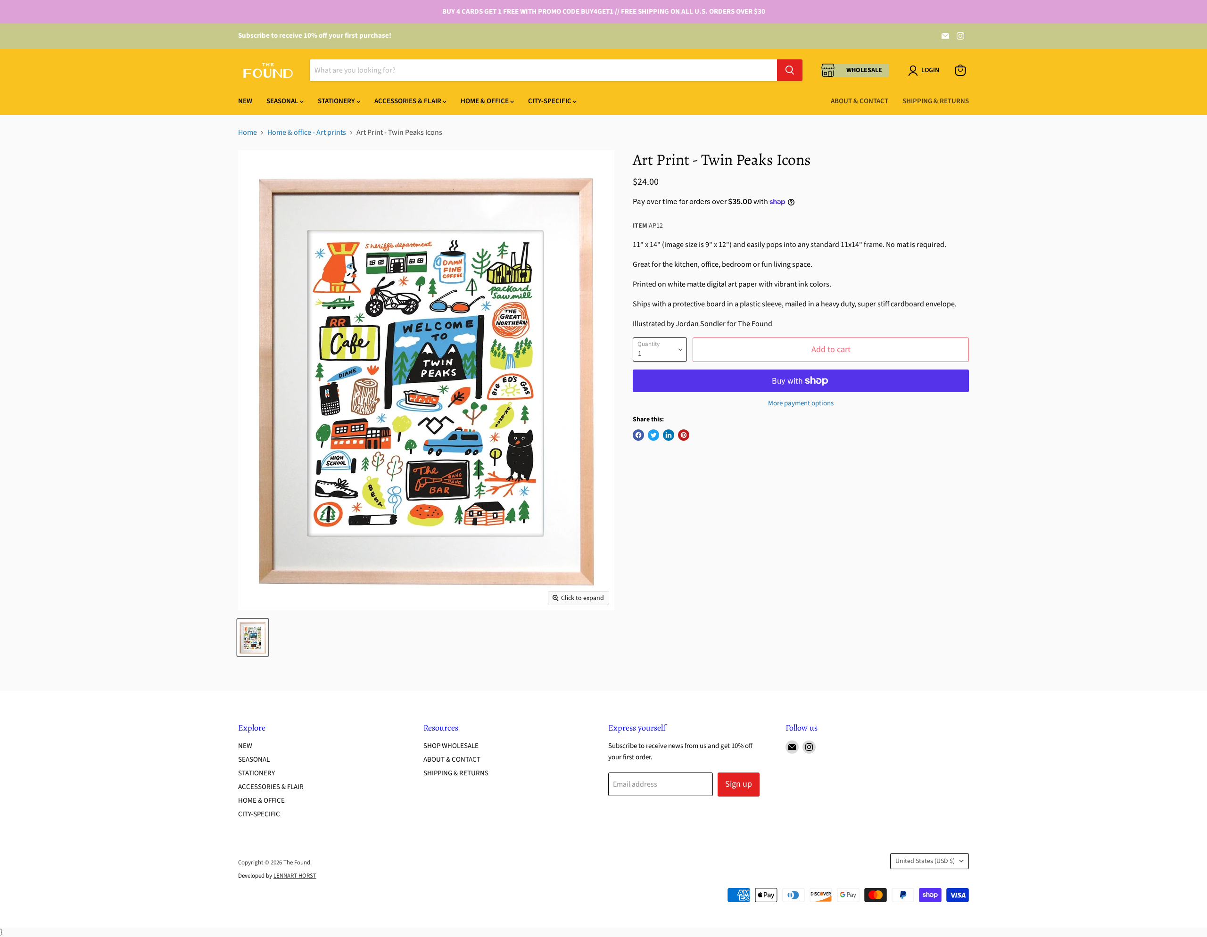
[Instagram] (960, 35)
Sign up (738, 784)
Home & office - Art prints (306, 132)
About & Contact (859, 101)
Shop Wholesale (451, 746)
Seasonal (283, 101)
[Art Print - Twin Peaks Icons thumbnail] (252, 637)
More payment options (801, 403)
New (245, 101)
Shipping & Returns (935, 101)
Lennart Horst (294, 875)
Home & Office (485, 101)
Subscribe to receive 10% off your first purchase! (314, 36)
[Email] (945, 35)
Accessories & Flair (408, 101)
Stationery (337, 101)
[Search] (789, 70)
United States (925, 861)
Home (247, 132)
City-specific (550, 101)
